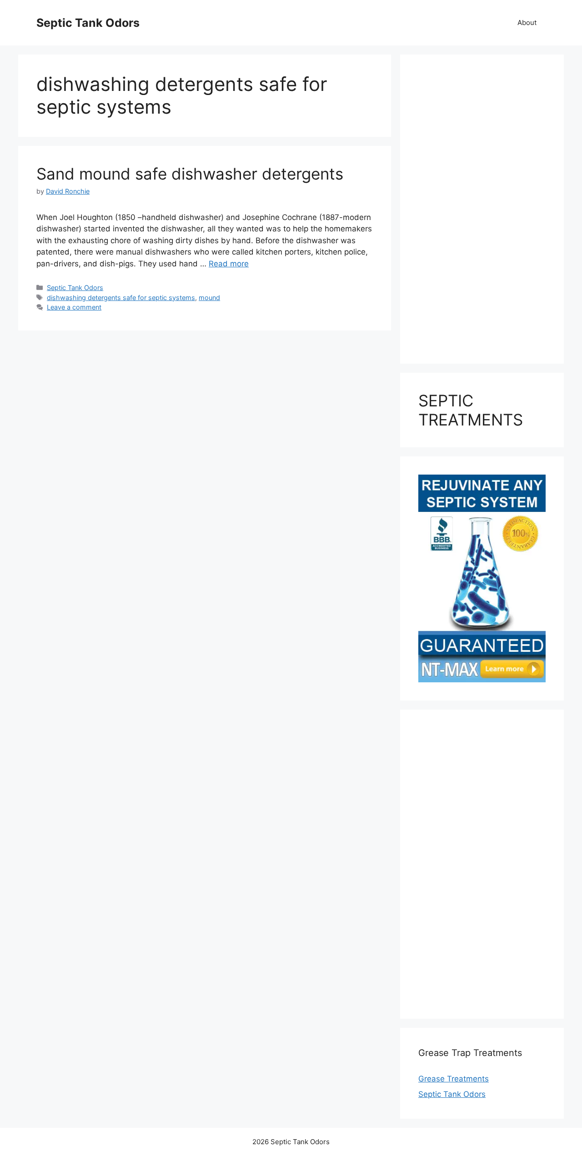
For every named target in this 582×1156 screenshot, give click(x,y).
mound (209, 297)
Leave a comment (74, 307)
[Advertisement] (482, 209)
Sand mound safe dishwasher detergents (189, 173)
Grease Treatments (453, 1078)
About (527, 22)
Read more (229, 263)
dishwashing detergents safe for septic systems (121, 297)
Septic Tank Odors (88, 23)
